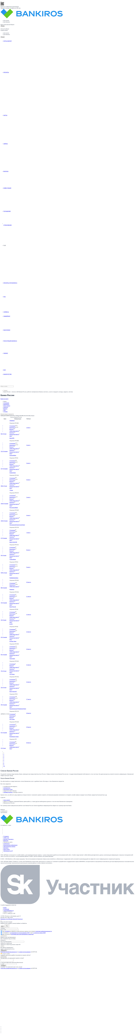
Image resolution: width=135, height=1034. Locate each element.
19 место (28, 727)
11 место (28, 596)
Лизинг (5, 353)
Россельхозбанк (13, 507)
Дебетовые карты (14, 431)
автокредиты (6, 787)
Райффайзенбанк (13, 577)
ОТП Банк (12, 674)
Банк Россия (12, 606)
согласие (7, 931)
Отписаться (6, 843)
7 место (28, 532)
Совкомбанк (12, 559)
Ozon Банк (12, 658)
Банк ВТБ (11, 438)
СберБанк (12, 420)
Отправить (3, 965)
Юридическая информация (10, 845)
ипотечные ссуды (7, 789)
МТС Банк (12, 719)
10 (4, 766)
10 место (28, 582)
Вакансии (5, 840)
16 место (28, 682)
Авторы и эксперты (8, 839)
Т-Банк (11, 490)
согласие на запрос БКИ (39, 932)
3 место (28, 463)
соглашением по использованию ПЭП (19, 932)
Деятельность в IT (8, 850)
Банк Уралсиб (13, 691)
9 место (28, 567)
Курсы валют (7, 41)
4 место (28, 479)
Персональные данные (9, 846)
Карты (5, 115)
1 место (28, 427)
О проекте (6, 836)
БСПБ (11, 624)
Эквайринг (6, 316)
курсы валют (6, 800)
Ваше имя (3, 929)
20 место (28, 742)
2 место (28, 445)
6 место (28, 515)
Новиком (11, 589)
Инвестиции (7, 188)
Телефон (3, 928)
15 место (28, 664)
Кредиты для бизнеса (10, 282)
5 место (28, 497)
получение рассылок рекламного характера (22, 934)
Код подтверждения (6, 941)
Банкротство (7, 374)
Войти (2, 946)
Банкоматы (6, 404)
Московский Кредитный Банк (17, 524)
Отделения (6, 402)
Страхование (7, 225)
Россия (2, 26)
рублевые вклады (8, 792)
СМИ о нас (6, 837)
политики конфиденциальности (43, 931)
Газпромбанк (12, 455)
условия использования (24, 951)
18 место (28, 713)
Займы (5, 143)
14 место (28, 649)
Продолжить (3, 935)
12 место (28, 614)
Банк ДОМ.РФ (13, 542)
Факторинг (6, 330)
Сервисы (6, 312)
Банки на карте (4, 398)
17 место (28, 699)
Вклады (5, 171)
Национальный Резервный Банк (17, 708)
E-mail (2, 964)
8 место (28, 550)
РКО (4, 296)
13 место (28, 631)
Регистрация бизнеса (10, 340)
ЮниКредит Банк (14, 736)
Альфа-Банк (12, 472)
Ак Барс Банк (12, 641)
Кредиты (6, 72)
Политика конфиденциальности (9, 951)
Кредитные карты (14, 434)
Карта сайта (6, 849)
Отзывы (5, 411)
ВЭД (4, 370)
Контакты (5, 848)
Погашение (7, 211)
